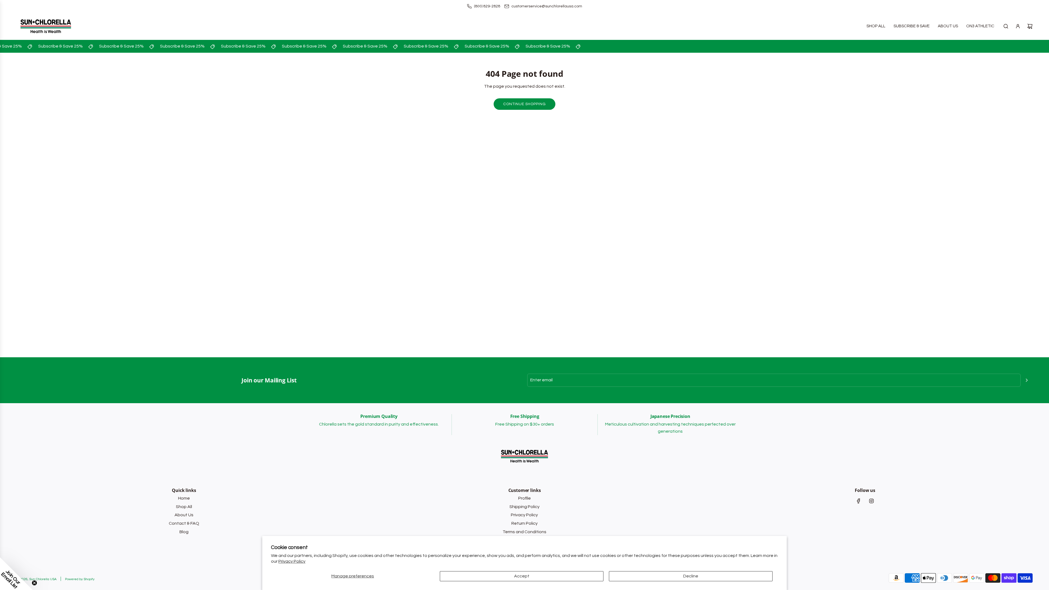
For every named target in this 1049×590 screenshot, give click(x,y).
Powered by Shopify (80, 579)
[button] (16, 573)
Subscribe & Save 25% (54, 46)
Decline (690, 576)
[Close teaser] (34, 583)
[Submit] (1027, 380)
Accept (521, 576)
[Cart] (1030, 26)
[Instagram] (871, 501)
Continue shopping (524, 104)
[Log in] (1018, 26)
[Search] (1006, 26)
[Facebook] (859, 501)
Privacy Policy (291, 561)
